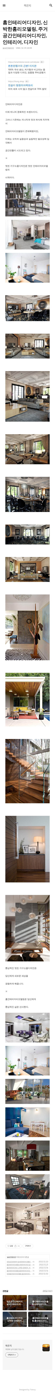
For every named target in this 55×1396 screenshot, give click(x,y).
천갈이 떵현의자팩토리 (20, 85)
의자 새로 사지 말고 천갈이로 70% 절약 (27, 89)
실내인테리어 (11, 1257)
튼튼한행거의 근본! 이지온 (22, 65)
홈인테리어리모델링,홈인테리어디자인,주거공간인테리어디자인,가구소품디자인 (19, 1271)
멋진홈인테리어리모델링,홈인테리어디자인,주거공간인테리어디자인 (19, 1274)
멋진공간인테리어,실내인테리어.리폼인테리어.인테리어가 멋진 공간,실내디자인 (19, 1262)
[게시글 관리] (18, 1246)
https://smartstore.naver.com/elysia (23, 62)
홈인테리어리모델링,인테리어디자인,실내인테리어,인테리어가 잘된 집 (19, 1265)
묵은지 (8, 1345)
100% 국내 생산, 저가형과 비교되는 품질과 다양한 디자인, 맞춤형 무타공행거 (27, 71)
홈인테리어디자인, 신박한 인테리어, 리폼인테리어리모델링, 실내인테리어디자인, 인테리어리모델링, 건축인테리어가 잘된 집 (19, 1268)
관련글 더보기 (47, 1291)
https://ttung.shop (16, 81)
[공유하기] (15, 1246)
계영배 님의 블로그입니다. (14, 1349)
